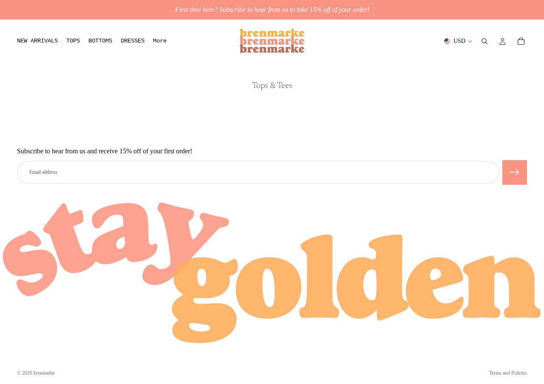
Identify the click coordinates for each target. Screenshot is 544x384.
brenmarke (44, 373)
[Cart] (521, 41)
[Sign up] (514, 172)
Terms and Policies (508, 373)
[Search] (484, 41)
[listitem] (160, 41)
